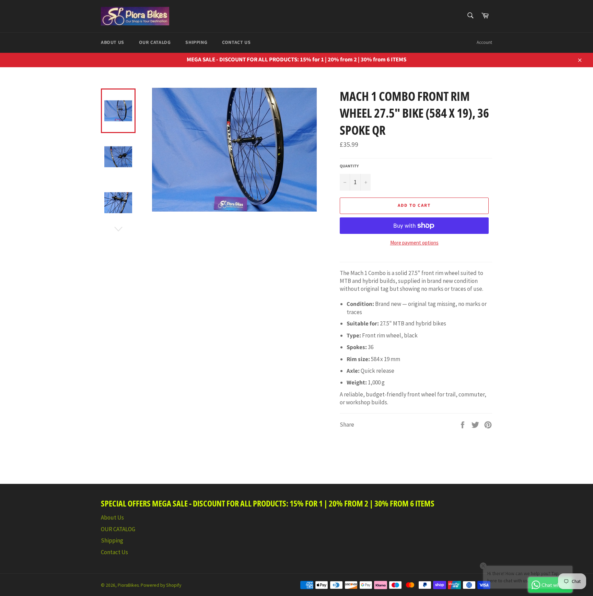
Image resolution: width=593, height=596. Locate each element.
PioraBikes (128, 585)
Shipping (196, 42)
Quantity (349, 166)
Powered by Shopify (161, 585)
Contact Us (236, 42)
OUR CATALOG (155, 42)
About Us (112, 42)
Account (484, 42)
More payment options (414, 242)
